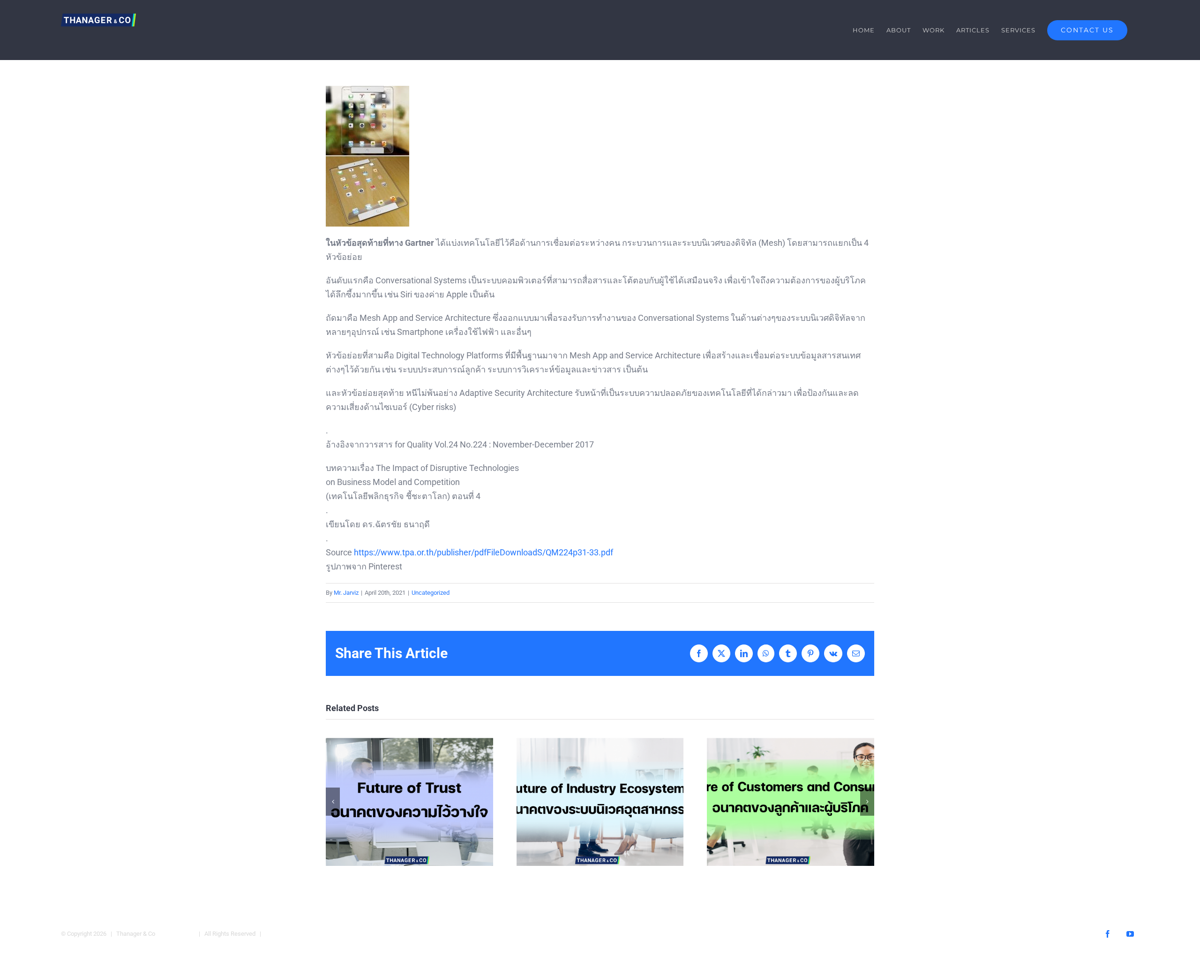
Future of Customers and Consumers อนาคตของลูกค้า (790, 801)
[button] (333, 802)
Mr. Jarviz (346, 592)
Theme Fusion (176, 933)
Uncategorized (431, 592)
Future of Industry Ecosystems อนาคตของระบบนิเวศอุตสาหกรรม (599, 801)
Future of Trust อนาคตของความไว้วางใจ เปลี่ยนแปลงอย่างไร (409, 801)
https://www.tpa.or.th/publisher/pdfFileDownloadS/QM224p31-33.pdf (483, 552)
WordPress (281, 933)
